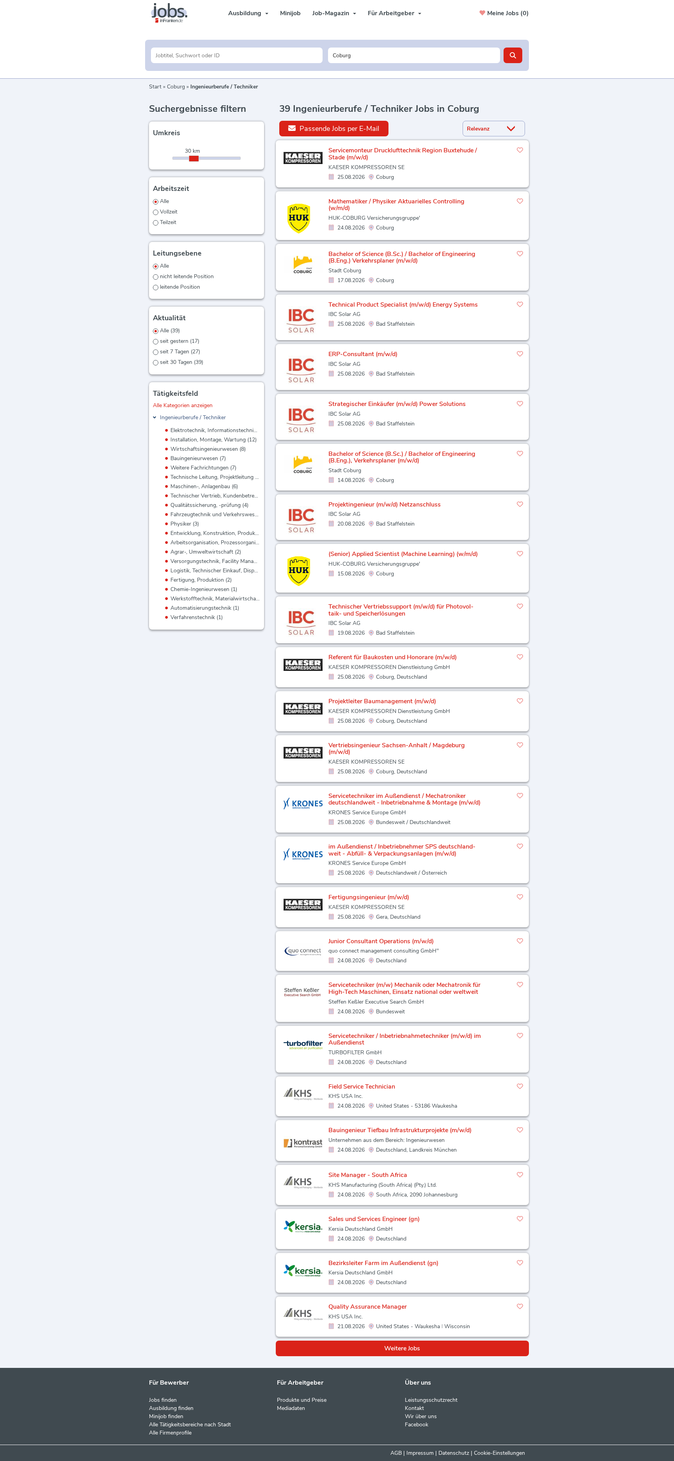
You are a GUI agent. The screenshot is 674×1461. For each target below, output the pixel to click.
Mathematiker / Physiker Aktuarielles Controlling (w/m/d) (396, 205)
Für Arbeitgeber (391, 13)
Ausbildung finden (171, 1408)
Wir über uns (421, 1416)
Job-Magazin (330, 13)
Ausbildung (244, 13)
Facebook (416, 1424)
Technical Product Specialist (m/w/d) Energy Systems (403, 304)
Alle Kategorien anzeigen (183, 405)
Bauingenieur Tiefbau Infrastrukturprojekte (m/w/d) (400, 1130)
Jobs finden (163, 1400)
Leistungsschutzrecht (431, 1400)
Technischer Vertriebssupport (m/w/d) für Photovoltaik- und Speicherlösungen (401, 610)
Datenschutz (453, 1453)
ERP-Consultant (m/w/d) (362, 354)
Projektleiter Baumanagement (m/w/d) (382, 701)
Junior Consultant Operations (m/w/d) (381, 941)
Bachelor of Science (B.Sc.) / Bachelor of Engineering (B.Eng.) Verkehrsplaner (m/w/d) (401, 257)
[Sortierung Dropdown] (513, 128)
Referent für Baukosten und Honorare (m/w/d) (392, 657)
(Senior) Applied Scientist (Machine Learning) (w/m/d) (403, 554)
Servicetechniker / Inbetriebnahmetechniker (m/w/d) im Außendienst (404, 1039)
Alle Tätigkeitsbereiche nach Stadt (190, 1424)
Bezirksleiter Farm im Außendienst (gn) (383, 1263)
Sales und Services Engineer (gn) (374, 1219)
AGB (396, 1453)
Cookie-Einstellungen (499, 1453)
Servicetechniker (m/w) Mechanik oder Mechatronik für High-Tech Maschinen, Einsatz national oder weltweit (404, 988)
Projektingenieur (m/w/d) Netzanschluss (384, 504)
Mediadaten (291, 1408)
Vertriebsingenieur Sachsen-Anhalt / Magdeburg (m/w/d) (396, 749)
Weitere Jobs (402, 1348)
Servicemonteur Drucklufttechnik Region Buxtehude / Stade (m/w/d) (402, 154)
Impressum (420, 1453)
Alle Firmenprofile (170, 1432)
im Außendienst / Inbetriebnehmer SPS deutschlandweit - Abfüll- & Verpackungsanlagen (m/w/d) (401, 850)
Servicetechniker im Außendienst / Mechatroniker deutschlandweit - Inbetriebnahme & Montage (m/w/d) (404, 799)
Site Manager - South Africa (367, 1175)
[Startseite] (172, 13)
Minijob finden (166, 1416)
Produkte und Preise (301, 1400)
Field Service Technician (361, 1086)
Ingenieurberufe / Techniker (193, 417)
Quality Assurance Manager (367, 1306)
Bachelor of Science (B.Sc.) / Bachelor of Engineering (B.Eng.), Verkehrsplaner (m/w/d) (401, 457)
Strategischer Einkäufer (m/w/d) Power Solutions (397, 404)
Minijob (290, 13)
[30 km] (194, 158)
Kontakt (414, 1408)
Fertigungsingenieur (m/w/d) (368, 897)
